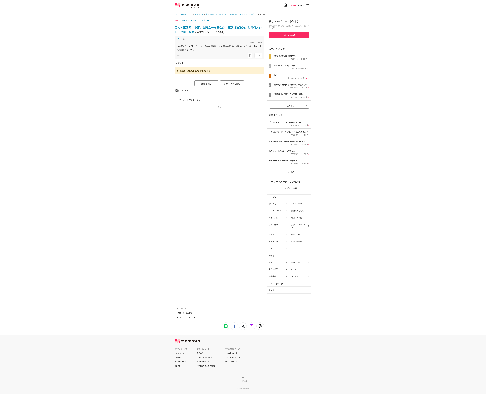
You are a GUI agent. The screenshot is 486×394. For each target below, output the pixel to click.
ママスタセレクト (231, 353)
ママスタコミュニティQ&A (186, 317)
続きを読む (206, 83)
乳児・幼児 (273, 269)
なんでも (272, 203)
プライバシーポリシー (204, 357)
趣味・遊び (273, 241)
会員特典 (178, 357)
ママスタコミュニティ (232, 357)
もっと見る (289, 105)
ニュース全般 (296, 203)
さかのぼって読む (232, 83)
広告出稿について (181, 361)
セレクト (272, 290)
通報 (178, 55)
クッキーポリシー (203, 361)
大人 (270, 248)
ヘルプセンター (180, 353)
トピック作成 (289, 35)
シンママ (294, 276)
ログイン (301, 5)
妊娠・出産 (295, 262)
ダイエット (273, 234)
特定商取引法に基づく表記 (206, 366)
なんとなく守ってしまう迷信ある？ (196, 20)
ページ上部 (243, 381)
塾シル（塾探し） (231, 361)
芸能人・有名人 (297, 210)
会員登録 (293, 5)
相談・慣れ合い (297, 241)
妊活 (270, 262)
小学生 (294, 269)
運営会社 (178, 366)
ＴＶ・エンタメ (275, 210)
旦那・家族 (273, 217)
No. (179, 38)
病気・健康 (273, 224)
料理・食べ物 (296, 217)
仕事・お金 (295, 234)
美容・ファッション (298, 226)
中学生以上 (273, 276)
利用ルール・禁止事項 (184, 313)
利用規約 (200, 353)
